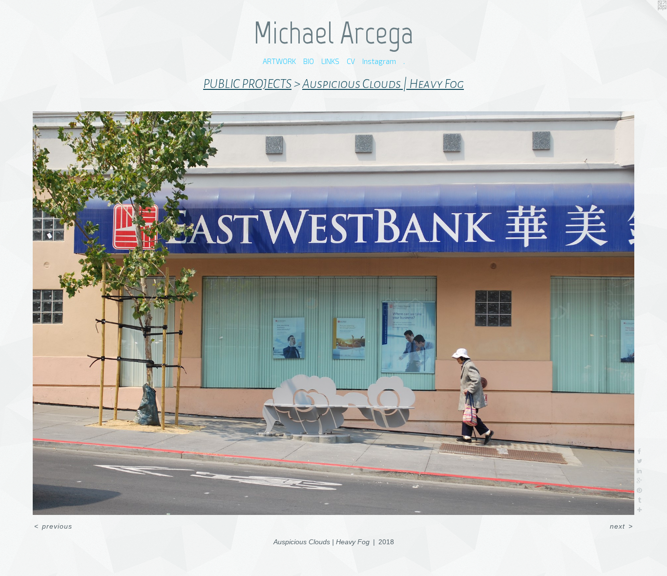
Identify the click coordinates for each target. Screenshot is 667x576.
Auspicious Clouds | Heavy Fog (383, 84)
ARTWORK (279, 61)
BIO (308, 61)
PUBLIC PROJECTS (247, 84)
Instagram (379, 61)
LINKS (330, 61)
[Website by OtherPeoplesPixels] (647, 19)
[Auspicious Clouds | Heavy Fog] (334, 313)
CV (351, 61)
